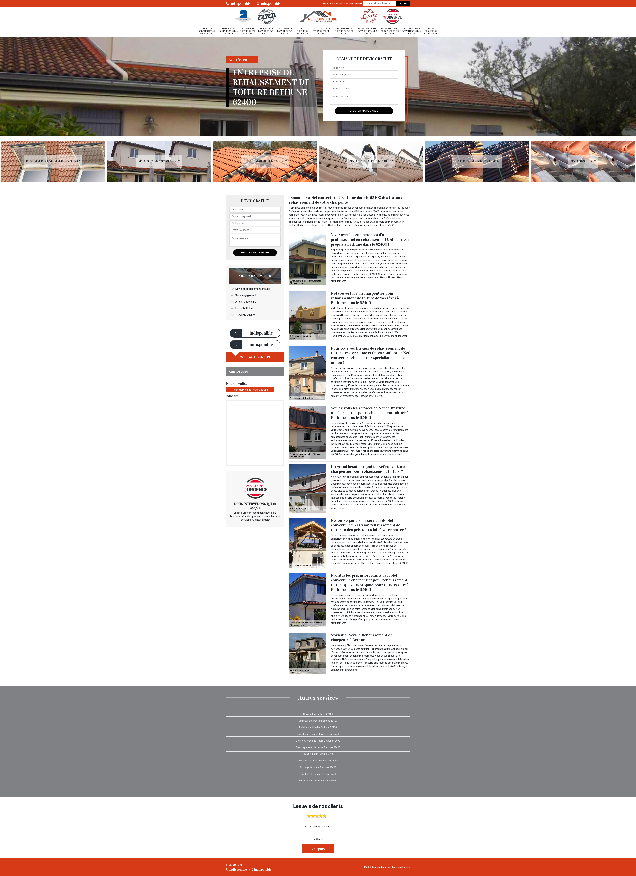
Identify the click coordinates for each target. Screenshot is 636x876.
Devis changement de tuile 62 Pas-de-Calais (368, 31)
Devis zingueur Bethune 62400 (318, 754)
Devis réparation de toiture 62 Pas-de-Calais (411, 31)
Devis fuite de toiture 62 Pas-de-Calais (266, 31)
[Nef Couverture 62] (318, 16)
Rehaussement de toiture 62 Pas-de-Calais (344, 31)
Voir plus (318, 849)
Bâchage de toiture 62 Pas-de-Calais (248, 31)
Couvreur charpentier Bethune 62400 (318, 720)
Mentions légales (401, 867)
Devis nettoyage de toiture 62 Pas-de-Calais (390, 31)
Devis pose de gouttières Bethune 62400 (318, 760)
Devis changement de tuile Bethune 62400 (318, 734)
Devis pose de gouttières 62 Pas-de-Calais (228, 31)
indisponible (240, 3)
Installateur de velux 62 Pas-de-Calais (321, 31)
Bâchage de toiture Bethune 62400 (318, 767)
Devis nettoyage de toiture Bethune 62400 (318, 740)
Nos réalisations (242, 60)
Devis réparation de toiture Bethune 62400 (318, 747)
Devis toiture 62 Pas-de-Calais (303, 31)
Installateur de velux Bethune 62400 (318, 727)
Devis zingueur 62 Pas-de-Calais (431, 31)
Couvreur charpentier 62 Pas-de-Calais (207, 31)
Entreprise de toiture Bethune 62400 (318, 780)
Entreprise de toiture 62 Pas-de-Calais (285, 31)
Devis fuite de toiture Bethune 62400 (318, 774)
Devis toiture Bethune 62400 (318, 714)
